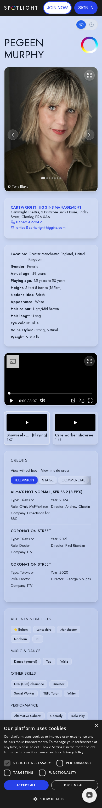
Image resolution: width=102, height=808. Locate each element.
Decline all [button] (74, 785)
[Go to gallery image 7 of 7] (60, 178)
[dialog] (51, 764)
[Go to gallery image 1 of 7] (43, 178)
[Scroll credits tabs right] (87, 480)
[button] (86, 7)
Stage (48, 480)
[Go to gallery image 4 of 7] (52, 178)
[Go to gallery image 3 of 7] (49, 178)
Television (24, 480)
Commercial (73, 480)
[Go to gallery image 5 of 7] (55, 178)
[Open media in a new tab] (73, 400)
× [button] (96, 726)
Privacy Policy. (73, 752)
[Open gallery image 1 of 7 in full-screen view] (51, 129)
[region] (50, 379)
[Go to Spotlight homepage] (20, 7)
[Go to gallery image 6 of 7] (57, 178)
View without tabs (24, 470)
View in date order (55, 470)
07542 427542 (29, 222)
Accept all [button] (26, 785)
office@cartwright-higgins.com (41, 227)
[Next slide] (89, 134)
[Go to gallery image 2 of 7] (47, 178)
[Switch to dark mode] (86, 24)
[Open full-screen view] (89, 75)
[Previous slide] (13, 134)
